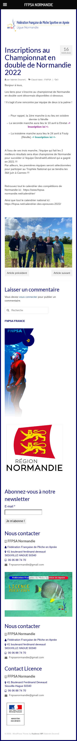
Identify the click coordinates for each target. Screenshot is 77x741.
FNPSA (47, 79)
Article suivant (62, 272)
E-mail (10, 506)
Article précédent (17, 272)
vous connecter (28, 296)
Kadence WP (37, 734)
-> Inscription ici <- (44, 137)
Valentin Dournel (17, 79)
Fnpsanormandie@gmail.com (26, 564)
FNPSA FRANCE (15, 320)
